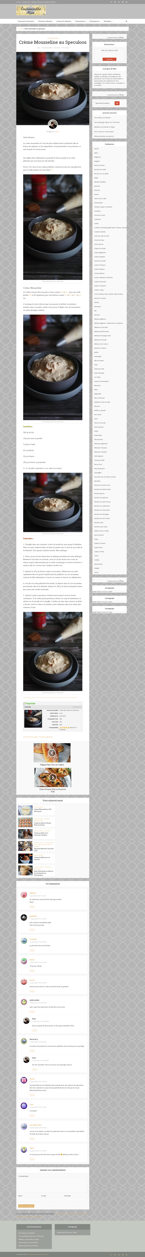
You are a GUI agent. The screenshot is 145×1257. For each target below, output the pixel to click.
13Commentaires (47, 48)
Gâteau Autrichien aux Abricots (104, 136)
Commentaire (23, 1176)
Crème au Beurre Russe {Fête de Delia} (42, 824)
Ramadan (107, 21)
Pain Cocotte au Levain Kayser (104, 132)
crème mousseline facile (50, 697)
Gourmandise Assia (34, 1254)
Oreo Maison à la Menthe (102, 118)
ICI (51, 170)
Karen (32, 1148)
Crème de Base (52, 38)
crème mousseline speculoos (29, 697)
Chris (31, 1104)
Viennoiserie (80, 21)
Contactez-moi (26, 2)
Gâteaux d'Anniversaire (42, 820)
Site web (67, 1196)
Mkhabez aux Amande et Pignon (104, 127)
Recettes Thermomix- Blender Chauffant (44, 2)
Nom (20, 1196)
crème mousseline (40, 697)
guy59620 (33, 916)
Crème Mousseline (31, 737)
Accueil (18, 2)
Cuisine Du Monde (63, 21)
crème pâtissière (59, 697)
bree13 (32, 980)
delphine (33, 893)
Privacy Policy (44, 1254)
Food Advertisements (112, 37)
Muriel (32, 1079)
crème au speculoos (68, 697)
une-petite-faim (35, 1125)
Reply (32, 907)
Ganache (47, 831)
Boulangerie (94, 21)
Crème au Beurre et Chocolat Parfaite (41, 834)
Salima (32, 960)
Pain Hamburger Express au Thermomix (107, 122)
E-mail (44, 1196)
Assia (58, 48)
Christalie (33, 939)
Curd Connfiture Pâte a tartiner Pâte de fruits (44, 843)
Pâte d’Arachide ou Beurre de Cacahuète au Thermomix (43, 873)
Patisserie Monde (45, 21)
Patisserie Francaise (26, 21)
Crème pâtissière (46, 737)
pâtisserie (75, 697)
